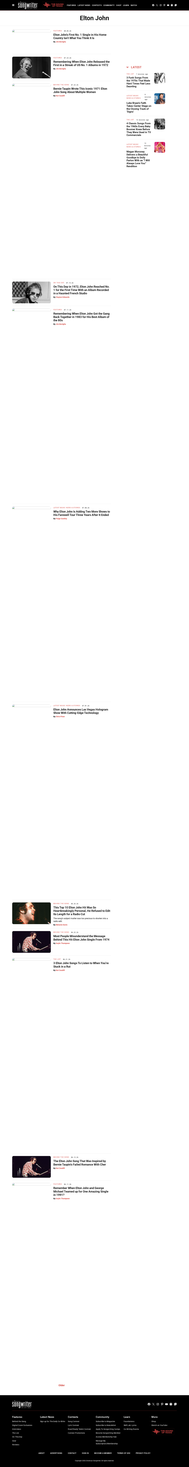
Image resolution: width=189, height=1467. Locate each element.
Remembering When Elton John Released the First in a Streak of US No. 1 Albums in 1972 (81, 63)
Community (109, 5)
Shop (118, 5)
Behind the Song (19, 1421)
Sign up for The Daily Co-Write (52, 1421)
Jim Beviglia (61, 42)
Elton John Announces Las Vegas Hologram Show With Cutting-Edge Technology (80, 711)
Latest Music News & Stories (66, 508)
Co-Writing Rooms (131, 1429)
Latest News (84, 5)
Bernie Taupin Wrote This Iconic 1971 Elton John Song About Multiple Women (80, 90)
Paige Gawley (61, 519)
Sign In (85, 1453)
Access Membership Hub (106, 1437)
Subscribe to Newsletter (106, 1425)
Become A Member (103, 1453)
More (154, 1416)
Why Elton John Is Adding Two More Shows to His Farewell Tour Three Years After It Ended (81, 513)
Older (61, 1385)
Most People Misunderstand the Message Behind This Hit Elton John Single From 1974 (81, 938)
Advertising (56, 1453)
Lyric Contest (73, 1425)
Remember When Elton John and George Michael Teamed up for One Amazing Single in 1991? (80, 1191)
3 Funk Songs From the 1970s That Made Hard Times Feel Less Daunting (138, 82)
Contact (72, 1453)
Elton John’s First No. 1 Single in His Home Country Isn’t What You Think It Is (79, 36)
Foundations (129, 1421)
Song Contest (73, 1421)
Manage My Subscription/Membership (107, 1442)
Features (71, 5)
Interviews (16, 1429)
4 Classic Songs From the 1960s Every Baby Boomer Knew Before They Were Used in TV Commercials (139, 129)
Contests (97, 5)
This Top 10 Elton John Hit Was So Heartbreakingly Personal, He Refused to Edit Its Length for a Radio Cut (81, 911)
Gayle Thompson (63, 943)
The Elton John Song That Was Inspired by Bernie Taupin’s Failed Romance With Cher (79, 1162)
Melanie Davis (61, 925)
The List (57, 959)
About (41, 1453)
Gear (14, 1441)
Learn (126, 5)
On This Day (58, 283)
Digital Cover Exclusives (22, 1425)
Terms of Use (123, 1453)
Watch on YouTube (159, 1425)
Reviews (15, 1445)
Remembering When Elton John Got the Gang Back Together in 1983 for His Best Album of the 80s (81, 317)
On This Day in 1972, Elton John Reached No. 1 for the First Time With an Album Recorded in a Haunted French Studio (81, 290)
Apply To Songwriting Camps (108, 1429)
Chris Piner (60, 717)
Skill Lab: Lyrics (130, 1425)
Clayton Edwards (62, 297)
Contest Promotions (76, 1433)
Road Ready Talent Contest (79, 1429)
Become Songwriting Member (108, 1433)
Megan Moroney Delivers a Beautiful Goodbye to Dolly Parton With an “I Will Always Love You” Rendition (138, 159)
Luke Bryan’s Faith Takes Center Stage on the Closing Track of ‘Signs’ (139, 107)
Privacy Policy (143, 1453)
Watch (134, 5)
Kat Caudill (60, 96)
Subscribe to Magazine (105, 1421)
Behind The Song (61, 85)
